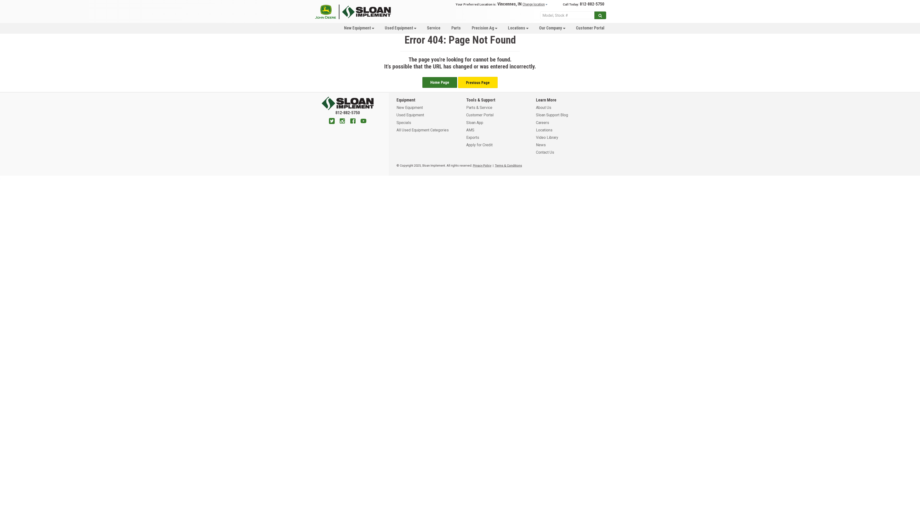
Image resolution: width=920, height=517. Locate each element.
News (541, 145)
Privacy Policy (482, 165)
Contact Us (545, 152)
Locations (517, 28)
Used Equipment (399, 28)
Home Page (439, 82)
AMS (470, 130)
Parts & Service (479, 107)
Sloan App (474, 122)
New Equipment (358, 28)
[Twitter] (332, 121)
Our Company (551, 28)
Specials (404, 122)
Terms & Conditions (508, 165)
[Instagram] (342, 121)
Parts (456, 28)
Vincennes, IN (509, 4)
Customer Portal (590, 28)
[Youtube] (363, 121)
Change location (534, 4)
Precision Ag (483, 28)
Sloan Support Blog (552, 115)
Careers (542, 122)
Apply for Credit (479, 145)
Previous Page (478, 82)
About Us (543, 107)
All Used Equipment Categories (423, 130)
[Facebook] (353, 121)
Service (433, 28)
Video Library (547, 137)
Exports (472, 137)
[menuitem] (359, 28)
